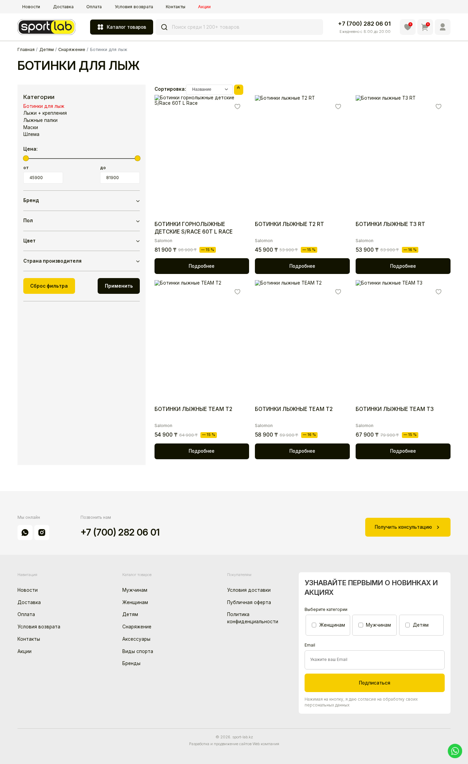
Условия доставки (249, 590)
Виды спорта (137, 651)
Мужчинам (134, 590)
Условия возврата (134, 6)
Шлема (31, 134)
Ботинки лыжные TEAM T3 (395, 409)
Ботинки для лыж (43, 106)
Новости (31, 6)
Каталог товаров (126, 27)
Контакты (175, 6)
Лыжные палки (40, 120)
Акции (204, 6)
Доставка (63, 6)
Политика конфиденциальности (252, 618)
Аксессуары (136, 639)
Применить (119, 286)
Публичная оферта (249, 602)
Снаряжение (136, 626)
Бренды (131, 663)
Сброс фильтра (49, 286)
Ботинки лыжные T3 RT (390, 224)
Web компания (266, 743)
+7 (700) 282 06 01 (364, 23)
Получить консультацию (403, 527)
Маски (30, 127)
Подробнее (201, 266)
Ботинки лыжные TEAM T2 (193, 409)
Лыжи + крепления (45, 113)
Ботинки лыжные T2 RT (289, 224)
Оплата (94, 6)
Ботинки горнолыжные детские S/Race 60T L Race (194, 228)
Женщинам (135, 602)
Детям (130, 614)
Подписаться (374, 683)
